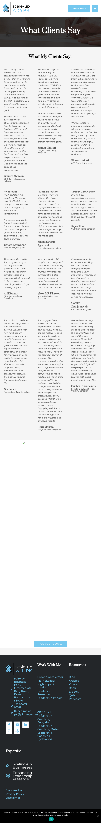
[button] (79, 8)
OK (51, 819)
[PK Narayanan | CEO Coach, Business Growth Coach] (16, 8)
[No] (97, 816)
